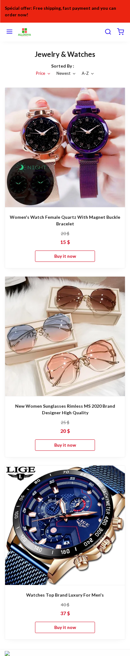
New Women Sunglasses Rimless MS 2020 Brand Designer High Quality (65, 409)
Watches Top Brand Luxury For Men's (65, 595)
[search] (108, 32)
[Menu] (9, 32)
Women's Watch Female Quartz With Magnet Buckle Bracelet (65, 220)
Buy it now (65, 256)
